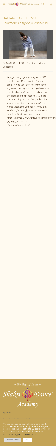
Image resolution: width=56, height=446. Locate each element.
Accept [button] (27, 440)
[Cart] (51, 4)
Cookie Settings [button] (12, 440)
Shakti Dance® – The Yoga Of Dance (19, 419)
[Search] (43, 4)
